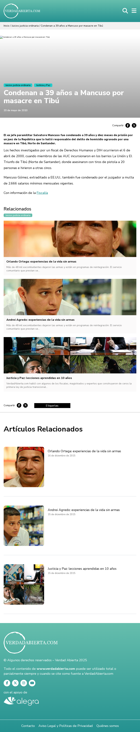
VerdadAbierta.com (98, 673)
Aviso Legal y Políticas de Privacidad (65, 726)
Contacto (28, 726)
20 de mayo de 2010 (15, 110)
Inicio (6, 25)
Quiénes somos (107, 726)
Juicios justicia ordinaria (25, 25)
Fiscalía (42, 193)
